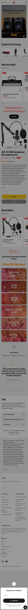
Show (25, 607)
